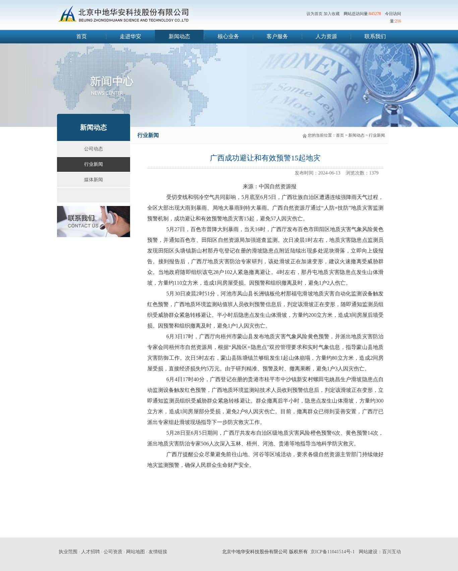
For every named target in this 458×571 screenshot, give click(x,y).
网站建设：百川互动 (380, 551)
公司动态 (93, 148)
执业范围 (68, 551)
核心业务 (228, 36)
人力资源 (326, 36)
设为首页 (314, 13)
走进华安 (130, 36)
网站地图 (135, 551)
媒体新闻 (93, 179)
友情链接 (158, 551)
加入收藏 (332, 13)
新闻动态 (179, 36)
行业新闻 (93, 164)
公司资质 (113, 551)
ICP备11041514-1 (334, 551)
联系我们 (375, 36)
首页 (81, 36)
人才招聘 (90, 551)
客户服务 (277, 36)
